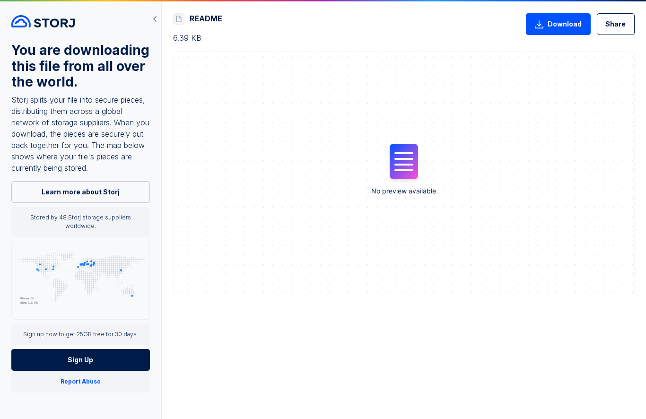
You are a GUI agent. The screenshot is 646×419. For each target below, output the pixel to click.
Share (615, 24)
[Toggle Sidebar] (155, 19)
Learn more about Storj (81, 192)
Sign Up (80, 360)
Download (565, 24)
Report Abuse (81, 381)
